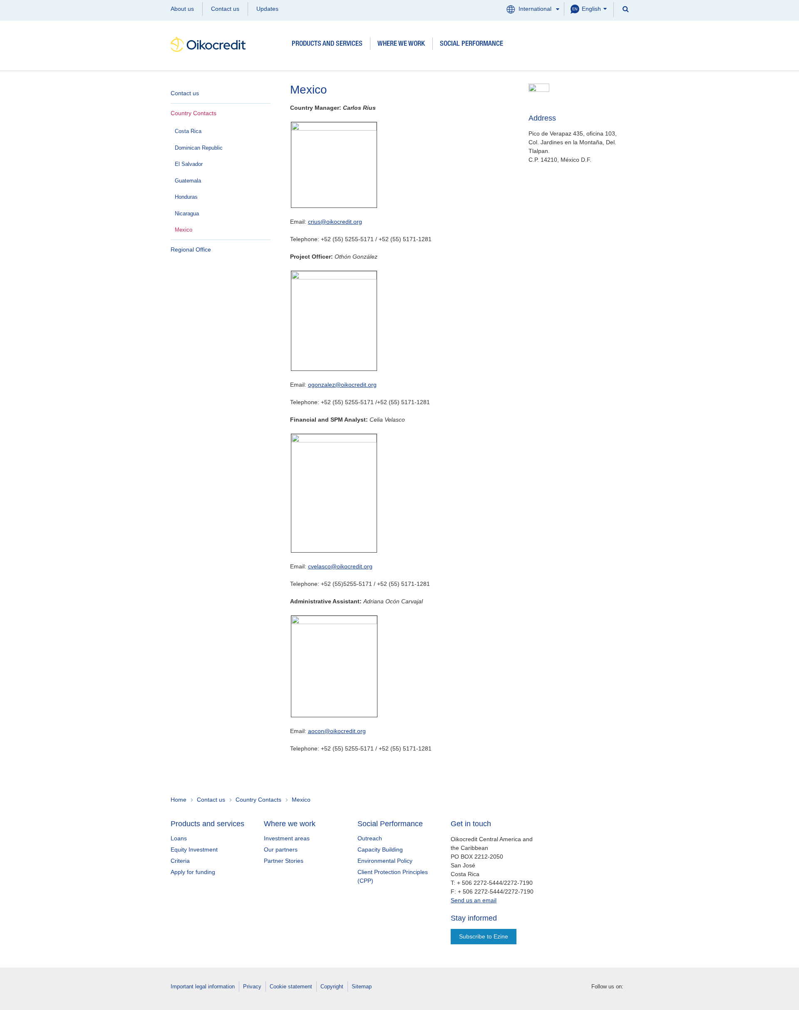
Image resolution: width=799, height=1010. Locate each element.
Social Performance (471, 44)
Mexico (183, 230)
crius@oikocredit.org (335, 221)
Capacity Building (380, 849)
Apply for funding (193, 872)
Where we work (401, 44)
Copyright (331, 986)
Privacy (252, 986)
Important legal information (203, 986)
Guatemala (188, 181)
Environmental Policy (384, 860)
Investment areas (287, 838)
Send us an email (473, 900)
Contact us (225, 8)
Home (178, 799)
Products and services (327, 44)
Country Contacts (193, 113)
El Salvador (189, 164)
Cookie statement (291, 986)
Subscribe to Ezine (483, 936)
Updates (267, 8)
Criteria (180, 860)
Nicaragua (187, 213)
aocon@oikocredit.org (337, 731)
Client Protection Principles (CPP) (392, 876)
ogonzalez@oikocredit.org (342, 384)
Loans (179, 838)
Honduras (186, 197)
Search (625, 8)
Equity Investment (194, 849)
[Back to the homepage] (227, 44)
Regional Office (191, 249)
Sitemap (362, 986)
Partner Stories (283, 860)
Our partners (281, 849)
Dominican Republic (199, 148)
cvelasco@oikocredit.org (340, 566)
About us (182, 8)
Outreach (369, 838)
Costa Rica (188, 131)
